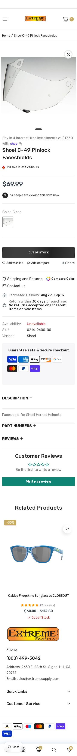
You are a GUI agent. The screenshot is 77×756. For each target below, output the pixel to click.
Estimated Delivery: (24, 295)
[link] (67, 529)
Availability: (11, 324)
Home (6, 36)
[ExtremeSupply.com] (35, 19)
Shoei (31, 336)
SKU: (6, 330)
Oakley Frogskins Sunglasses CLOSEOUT (38, 596)
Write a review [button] (38, 481)
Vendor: (8, 336)
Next (69, 568)
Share (70, 263)
